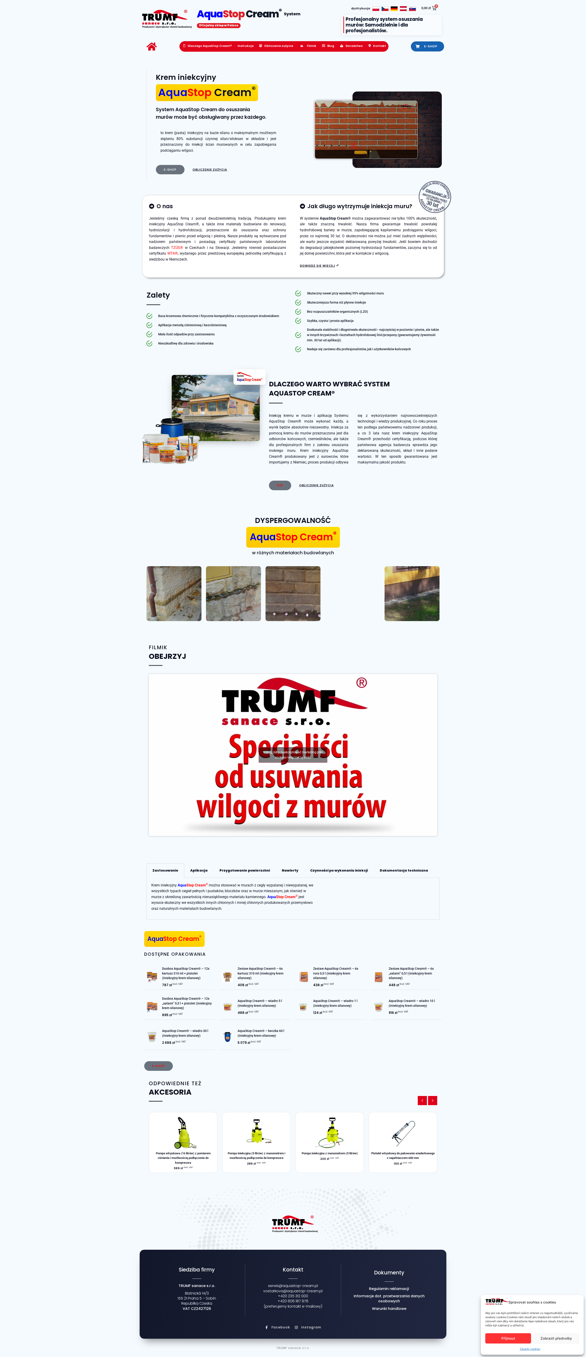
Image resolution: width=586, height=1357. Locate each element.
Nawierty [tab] (290, 870)
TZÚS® (177, 247)
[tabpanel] (293, 899)
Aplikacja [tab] (199, 870)
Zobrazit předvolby (556, 1338)
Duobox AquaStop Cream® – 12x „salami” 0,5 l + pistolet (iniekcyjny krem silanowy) (187, 1003)
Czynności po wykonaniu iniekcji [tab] (339, 870)
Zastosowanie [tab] (165, 870)
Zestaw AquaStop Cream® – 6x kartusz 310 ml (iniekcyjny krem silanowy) (260, 973)
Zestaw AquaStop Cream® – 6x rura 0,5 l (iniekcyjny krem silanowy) (335, 973)
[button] (432, 1100)
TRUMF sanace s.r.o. (293, 1348)
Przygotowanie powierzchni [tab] (245, 870)
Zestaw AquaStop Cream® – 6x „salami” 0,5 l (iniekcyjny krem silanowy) (411, 973)
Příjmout (508, 1338)
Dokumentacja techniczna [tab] (404, 870)
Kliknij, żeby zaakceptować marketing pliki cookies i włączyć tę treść (293, 754)
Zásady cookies (530, 1349)
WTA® (172, 253)
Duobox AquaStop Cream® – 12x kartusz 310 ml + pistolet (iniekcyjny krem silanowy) (185, 973)
